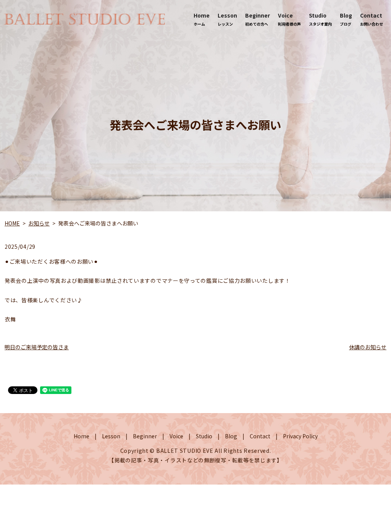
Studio (320, 19)
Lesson (227, 19)
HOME (12, 223)
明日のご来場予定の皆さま (37, 347)
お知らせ (39, 223)
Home (202, 19)
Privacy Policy (300, 436)
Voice (289, 19)
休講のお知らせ (367, 347)
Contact (371, 19)
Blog (346, 19)
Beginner (257, 19)
